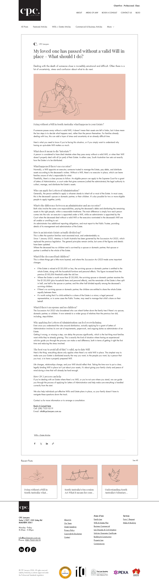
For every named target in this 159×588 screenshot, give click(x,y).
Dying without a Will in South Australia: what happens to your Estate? (36, 491)
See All (135, 460)
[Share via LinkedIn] (47, 443)
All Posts (24, 27)
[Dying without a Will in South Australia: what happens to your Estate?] (39, 475)
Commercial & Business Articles (89, 27)
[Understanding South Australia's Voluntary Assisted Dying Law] (120, 475)
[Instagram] (33, 549)
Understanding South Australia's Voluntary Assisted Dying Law (116, 491)
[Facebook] (27, 549)
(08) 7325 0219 (33, 540)
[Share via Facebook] (35, 443)
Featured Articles (40, 27)
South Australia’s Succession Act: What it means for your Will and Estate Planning (79, 491)
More (109, 27)
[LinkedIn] (21, 549)
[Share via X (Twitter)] (41, 443)
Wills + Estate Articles (61, 27)
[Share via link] (53, 443)
